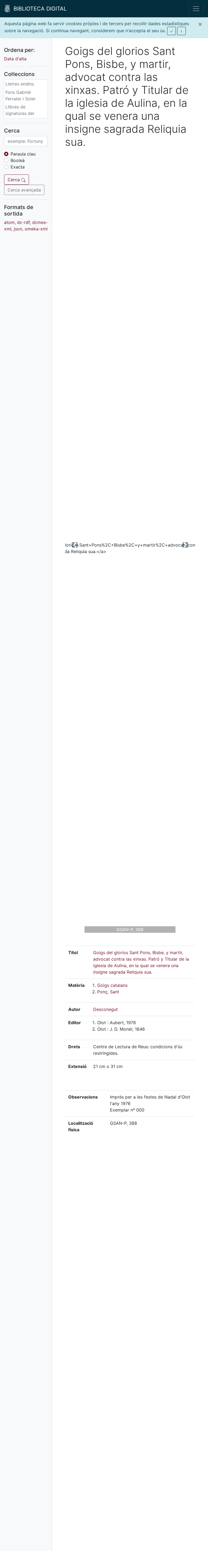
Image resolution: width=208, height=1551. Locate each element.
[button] (74, 545)
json (18, 229)
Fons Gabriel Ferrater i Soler (20, 95)
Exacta (18, 167)
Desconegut (105, 1009)
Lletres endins (19, 84)
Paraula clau (23, 154)
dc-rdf (23, 222)
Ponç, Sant (108, 991)
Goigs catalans (112, 985)
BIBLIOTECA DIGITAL (38, 8)
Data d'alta (15, 58)
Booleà (18, 160)
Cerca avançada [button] (24, 190)
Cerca (14, 179)
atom (9, 222)
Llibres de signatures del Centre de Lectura (24, 113)
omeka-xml (36, 229)
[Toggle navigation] (196, 8)
